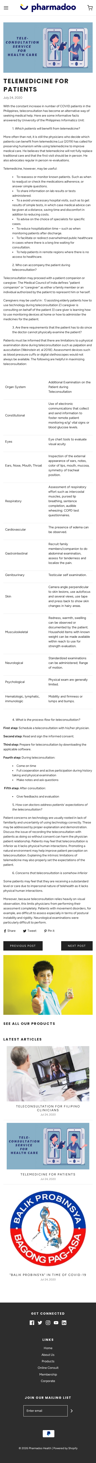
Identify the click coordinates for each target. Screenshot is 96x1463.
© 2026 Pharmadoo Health (35, 1448)
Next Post (77, 945)
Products (48, 1361)
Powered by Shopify (65, 1448)
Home (48, 1348)
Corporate (48, 1381)
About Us (48, 1355)
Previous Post (23, 945)
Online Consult (48, 1368)
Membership (48, 1374)
